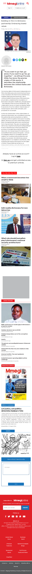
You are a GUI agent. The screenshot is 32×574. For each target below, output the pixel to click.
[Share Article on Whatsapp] (20, 60)
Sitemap (16, 566)
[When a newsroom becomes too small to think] (16, 193)
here (18, 156)
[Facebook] (6, 516)
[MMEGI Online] (16, 3)
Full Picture (22, 550)
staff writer (3, 327)
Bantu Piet (3, 355)
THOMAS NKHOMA (5, 181)
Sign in (10, 8)
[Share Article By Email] (23, 60)
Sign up (7, 160)
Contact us (4, 563)
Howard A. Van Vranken (6, 66)
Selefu (3, 339)
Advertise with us (25, 563)
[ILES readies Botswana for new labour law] (16, 224)
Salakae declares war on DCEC (11, 330)
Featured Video (23, 552)
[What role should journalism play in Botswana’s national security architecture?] (16, 256)
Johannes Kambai (5, 331)
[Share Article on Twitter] (17, 60)
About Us (17, 563)
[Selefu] (16, 444)
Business (22, 537)
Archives (11, 563)
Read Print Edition (8, 365)
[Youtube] (13, 516)
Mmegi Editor (4, 426)
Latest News (9, 537)
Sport (23, 539)
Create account (20, 8)
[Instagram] (17, 516)
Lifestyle (9, 543)
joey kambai (3, 340)
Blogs (23, 545)
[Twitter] (9, 516)
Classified (9, 557)
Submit (25, 507)
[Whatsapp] (20, 516)
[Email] (25, 516)
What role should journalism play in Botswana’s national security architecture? (13, 240)
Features (9, 545)
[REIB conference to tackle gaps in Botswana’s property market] (16, 313)
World (9, 552)
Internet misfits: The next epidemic (12, 354)
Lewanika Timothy (5, 346)
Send (16, 484)
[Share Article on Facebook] (14, 60)
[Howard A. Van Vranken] (6, 60)
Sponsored (9, 550)
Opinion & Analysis (19, 17)
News (9, 539)
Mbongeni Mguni (5, 351)
